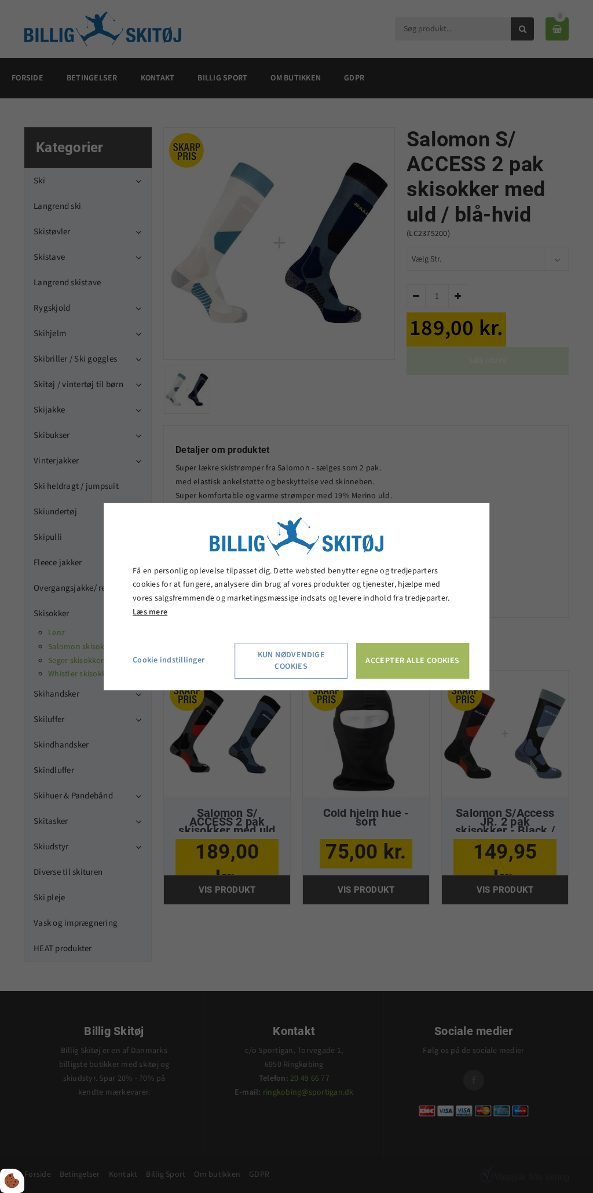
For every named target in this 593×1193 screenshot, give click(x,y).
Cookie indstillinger (168, 660)
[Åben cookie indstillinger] (12, 1181)
